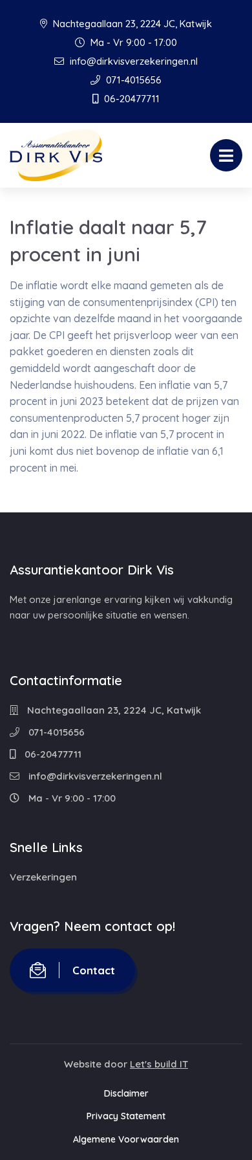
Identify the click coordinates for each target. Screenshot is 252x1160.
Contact (93, 970)
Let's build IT (159, 1064)
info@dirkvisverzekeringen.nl (132, 61)
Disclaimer (126, 1093)
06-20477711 (130, 99)
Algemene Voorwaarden (126, 1139)
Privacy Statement (126, 1116)
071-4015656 (132, 80)
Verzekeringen (43, 877)
